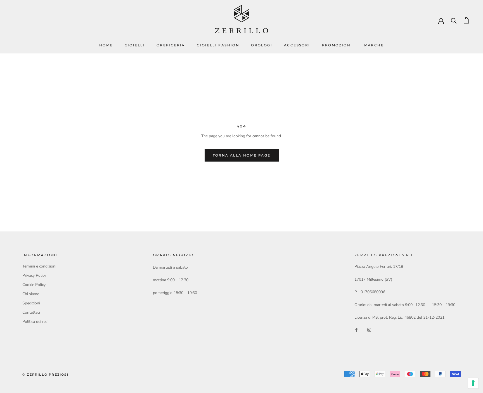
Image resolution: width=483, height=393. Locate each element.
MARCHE (374, 45)
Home (106, 45)
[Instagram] (369, 329)
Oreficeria (171, 45)
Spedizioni (31, 303)
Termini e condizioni (39, 266)
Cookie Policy (34, 284)
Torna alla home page (242, 155)
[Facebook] (356, 329)
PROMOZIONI (337, 45)
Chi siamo (30, 294)
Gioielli (135, 45)
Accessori (297, 45)
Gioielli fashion (218, 45)
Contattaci (31, 312)
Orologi (261, 45)
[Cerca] (454, 20)
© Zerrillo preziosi (45, 375)
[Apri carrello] (466, 20)
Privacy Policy (34, 275)
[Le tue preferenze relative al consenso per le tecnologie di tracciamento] (473, 383)
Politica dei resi (35, 321)
